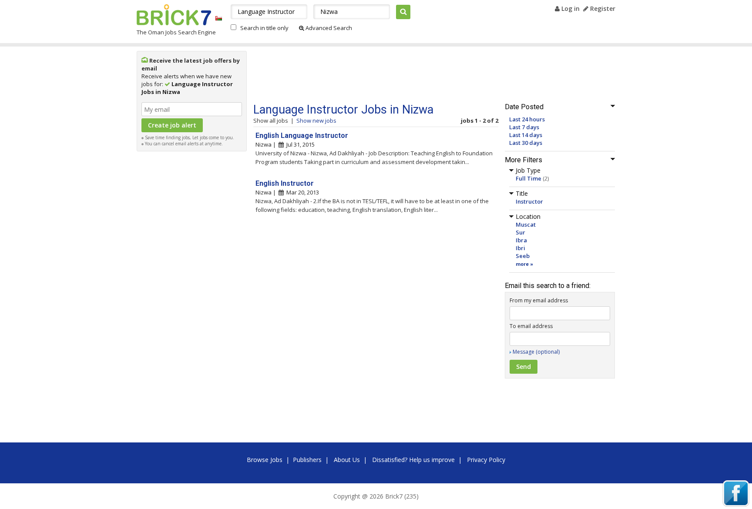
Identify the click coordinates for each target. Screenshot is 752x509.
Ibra (521, 240)
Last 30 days (525, 143)
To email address (531, 326)
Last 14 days (525, 135)
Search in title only (264, 28)
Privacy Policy (486, 459)
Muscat (526, 224)
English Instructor (284, 183)
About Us (347, 459)
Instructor (529, 201)
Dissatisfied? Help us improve (413, 459)
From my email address (539, 300)
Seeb (523, 256)
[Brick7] (218, 18)
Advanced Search (328, 28)
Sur (520, 232)
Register (601, 8)
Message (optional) (536, 351)
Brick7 (174, 14)
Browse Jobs (264, 459)
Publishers (307, 459)
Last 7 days (524, 127)
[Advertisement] (192, 286)
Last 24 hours (527, 119)
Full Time (528, 178)
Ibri (520, 248)
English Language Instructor (301, 135)
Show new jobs (316, 120)
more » (524, 264)
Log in (570, 8)
